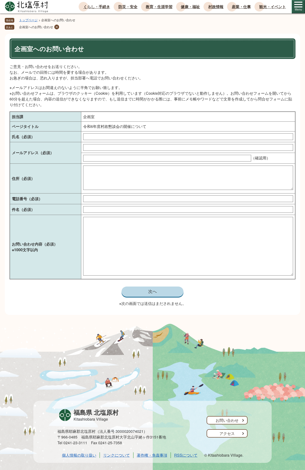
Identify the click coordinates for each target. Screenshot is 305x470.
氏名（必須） (23, 136)
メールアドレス (33, 152)
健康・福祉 (190, 6)
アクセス (227, 433)
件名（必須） (23, 209)
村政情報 (216, 6)
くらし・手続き (96, 6)
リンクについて (116, 455)
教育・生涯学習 (159, 6)
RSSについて (186, 455)
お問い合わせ (227, 420)
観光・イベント (272, 6)
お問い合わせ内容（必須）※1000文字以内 (35, 246)
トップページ (28, 20)
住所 (23, 178)
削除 (56, 27)
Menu (298, 9)
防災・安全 (127, 6)
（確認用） (260, 158)
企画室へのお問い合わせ (36, 27)
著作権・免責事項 (152, 455)
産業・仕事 (241, 6)
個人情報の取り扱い (79, 455)
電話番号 (27, 198)
